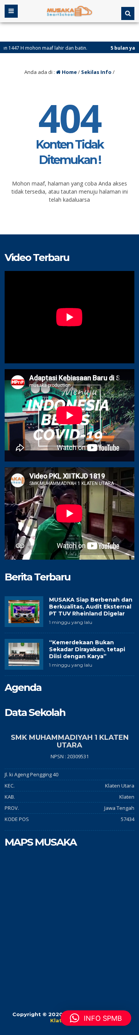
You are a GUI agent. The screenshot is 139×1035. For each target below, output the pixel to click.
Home (69, 72)
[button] (96, 1018)
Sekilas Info (96, 72)
